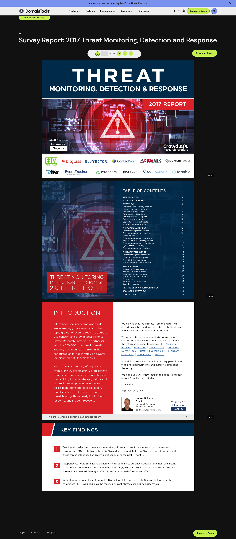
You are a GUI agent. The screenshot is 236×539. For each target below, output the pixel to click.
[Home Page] (34, 11)
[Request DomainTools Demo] (198, 11)
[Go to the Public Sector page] (34, 17)
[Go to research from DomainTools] (183, 11)
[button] (230, 3)
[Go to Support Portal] (179, 11)
